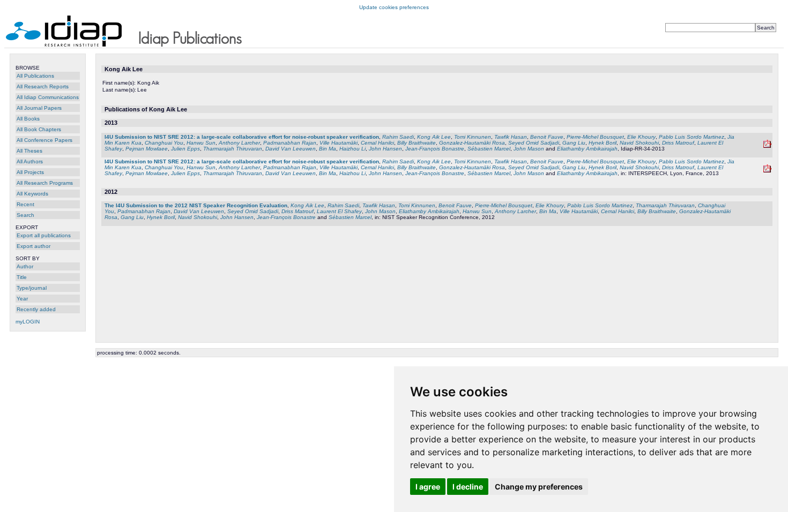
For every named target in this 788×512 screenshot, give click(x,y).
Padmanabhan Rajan (289, 143)
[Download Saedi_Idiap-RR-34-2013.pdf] (767, 146)
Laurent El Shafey (339, 211)
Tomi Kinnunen (472, 137)
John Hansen (385, 149)
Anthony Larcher (239, 143)
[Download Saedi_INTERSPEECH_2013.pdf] (767, 171)
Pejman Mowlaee (146, 149)
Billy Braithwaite (416, 143)
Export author (33, 246)
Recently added (36, 309)
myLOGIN (28, 322)
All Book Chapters (39, 129)
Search (25, 215)
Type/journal (32, 288)
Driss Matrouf (678, 143)
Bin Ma (327, 149)
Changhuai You (164, 143)
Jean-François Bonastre (434, 149)
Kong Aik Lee (434, 137)
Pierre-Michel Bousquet (595, 137)
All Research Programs (45, 183)
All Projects (30, 172)
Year (22, 299)
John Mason (529, 149)
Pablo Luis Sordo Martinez (691, 137)
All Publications (35, 76)
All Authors (30, 161)
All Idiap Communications (48, 97)
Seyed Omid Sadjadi (533, 143)
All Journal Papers (39, 108)
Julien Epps (185, 149)
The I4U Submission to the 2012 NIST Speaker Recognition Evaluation (196, 205)
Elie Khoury (641, 137)
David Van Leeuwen (290, 149)
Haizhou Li (352, 149)
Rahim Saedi (398, 137)
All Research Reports (43, 86)
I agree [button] (427, 486)
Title (22, 277)
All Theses (29, 151)
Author (25, 266)
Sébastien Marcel (488, 149)
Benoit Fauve (546, 137)
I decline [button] (467, 486)
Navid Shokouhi (639, 143)
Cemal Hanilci (377, 143)
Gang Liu (573, 143)
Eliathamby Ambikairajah (587, 149)
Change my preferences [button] (539, 486)
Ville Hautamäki (338, 143)
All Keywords (32, 194)
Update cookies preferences (394, 7)
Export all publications (44, 235)
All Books (28, 119)
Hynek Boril (602, 143)
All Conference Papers (44, 140)
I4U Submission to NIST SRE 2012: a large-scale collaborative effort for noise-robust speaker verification (242, 137)
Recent (25, 204)
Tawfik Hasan (510, 137)
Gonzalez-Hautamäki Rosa (472, 143)
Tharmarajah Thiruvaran (232, 149)
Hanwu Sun (201, 143)
